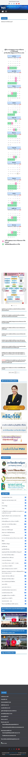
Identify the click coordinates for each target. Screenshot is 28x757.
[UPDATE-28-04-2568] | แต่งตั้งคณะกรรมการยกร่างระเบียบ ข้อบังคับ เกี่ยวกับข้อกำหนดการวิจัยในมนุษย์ (14, 347)
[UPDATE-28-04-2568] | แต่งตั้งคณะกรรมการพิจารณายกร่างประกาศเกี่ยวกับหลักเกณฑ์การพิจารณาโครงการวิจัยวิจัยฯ (14, 341)
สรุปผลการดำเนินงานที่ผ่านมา (14, 576)
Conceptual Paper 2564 (14, 497)
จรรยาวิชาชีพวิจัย (14, 527)
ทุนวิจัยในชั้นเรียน (14, 549)
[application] (14, 620)
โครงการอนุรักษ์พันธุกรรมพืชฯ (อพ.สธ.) (14, 603)
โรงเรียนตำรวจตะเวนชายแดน (8, 735)
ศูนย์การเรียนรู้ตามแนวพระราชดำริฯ (14, 568)
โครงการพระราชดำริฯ (5, 730)
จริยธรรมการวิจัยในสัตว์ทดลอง (14, 532)
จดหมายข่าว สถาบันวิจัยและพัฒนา (14, 524)
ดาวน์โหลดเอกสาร (14, 535)
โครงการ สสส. (4, 722)
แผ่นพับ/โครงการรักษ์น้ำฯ (14, 598)
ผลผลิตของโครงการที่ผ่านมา (14, 557)
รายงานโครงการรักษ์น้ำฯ (14, 566)
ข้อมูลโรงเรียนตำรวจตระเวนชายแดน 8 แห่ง (14, 515)
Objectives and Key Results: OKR (14, 500)
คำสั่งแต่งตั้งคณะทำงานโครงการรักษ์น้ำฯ (14, 521)
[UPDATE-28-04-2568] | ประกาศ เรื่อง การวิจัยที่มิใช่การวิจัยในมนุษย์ (13, 368)
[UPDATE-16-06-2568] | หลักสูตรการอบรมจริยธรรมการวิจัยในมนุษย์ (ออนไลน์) (14, 322)
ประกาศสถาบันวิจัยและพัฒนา (14, 554)
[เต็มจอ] (25, 626)
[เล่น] (3, 626)
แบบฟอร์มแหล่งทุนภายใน (14, 592)
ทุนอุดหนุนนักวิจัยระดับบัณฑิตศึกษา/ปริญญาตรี (14, 552)
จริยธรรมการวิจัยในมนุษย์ (14, 529)
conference (3, 696)
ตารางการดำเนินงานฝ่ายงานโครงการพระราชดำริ (14, 538)
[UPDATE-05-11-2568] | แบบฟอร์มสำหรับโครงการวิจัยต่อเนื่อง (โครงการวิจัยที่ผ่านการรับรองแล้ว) (13, 316)
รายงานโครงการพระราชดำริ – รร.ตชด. (14, 563)
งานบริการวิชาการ (4, 708)
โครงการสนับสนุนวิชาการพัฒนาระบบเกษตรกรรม (12, 727)
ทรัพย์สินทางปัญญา (14, 543)
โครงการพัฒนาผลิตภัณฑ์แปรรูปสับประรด (9, 739)
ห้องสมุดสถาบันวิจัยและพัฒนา (14, 578)
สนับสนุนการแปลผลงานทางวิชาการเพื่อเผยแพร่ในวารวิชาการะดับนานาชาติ (14, 572)
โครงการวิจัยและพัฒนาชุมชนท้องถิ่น (9, 724)
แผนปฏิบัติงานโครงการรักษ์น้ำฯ (14, 595)
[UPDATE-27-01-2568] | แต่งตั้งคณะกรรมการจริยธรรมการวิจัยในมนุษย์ (13, 328)
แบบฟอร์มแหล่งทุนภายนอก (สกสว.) (14, 590)
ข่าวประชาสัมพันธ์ (4, 702)
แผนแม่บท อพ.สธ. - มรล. (14, 601)
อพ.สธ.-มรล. (3, 719)
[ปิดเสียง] (23, 626)
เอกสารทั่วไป (14, 584)
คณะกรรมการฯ (14, 518)
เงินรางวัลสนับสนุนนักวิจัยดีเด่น (14, 581)
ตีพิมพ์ (14, 540)
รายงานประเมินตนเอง (14, 560)
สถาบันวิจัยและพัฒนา (5, 713)
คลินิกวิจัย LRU (4, 705)
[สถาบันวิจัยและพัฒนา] (14, 6)
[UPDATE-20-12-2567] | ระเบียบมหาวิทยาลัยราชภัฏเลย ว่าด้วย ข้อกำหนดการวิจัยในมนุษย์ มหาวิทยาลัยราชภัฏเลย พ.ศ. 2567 (13, 354)
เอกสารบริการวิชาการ (14, 587)
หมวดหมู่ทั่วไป (4, 716)
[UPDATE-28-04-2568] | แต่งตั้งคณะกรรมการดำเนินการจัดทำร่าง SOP (13, 334)
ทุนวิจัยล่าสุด (14, 546)
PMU (14, 503)
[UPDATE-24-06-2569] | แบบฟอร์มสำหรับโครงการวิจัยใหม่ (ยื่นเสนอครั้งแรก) (13, 309)
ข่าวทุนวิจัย (3, 699)
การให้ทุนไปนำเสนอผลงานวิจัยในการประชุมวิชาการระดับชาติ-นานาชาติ (14, 512)
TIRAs (14, 508)
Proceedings (14, 505)
